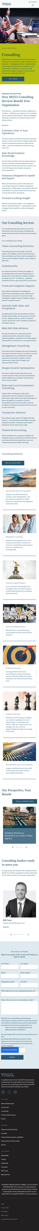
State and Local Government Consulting (18, 386)
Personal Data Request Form (9, 1219)
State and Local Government (10, 1141)
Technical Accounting (14, 430)
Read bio (6, 927)
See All (3, 1119)
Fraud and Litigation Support (18, 285)
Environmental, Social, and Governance (19, 764)
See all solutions (13, 463)
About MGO (5, 1155)
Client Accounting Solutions (18, 246)
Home (2, 1204)
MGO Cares (4, 1171)
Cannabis (4, 1133)
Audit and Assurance (7, 1104)
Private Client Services (8, 1115)
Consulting (4, 1111)
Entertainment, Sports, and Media (12, 1137)
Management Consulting (15, 345)
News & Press (5, 1175)
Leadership (4, 1163)
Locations (4, 1167)
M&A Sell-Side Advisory (15, 328)
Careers (3, 1159)
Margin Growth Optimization (18, 368)
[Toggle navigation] (32, 5)
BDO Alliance (4, 1212)
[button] (13, 847)
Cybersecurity (10, 266)
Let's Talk (13, 79)
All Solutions (11, 48)
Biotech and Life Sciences (9, 1129)
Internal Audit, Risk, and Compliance (15, 307)
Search (34, 2)
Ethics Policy (4, 1215)
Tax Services (5, 1107)
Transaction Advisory (14, 412)
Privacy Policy (5, 1208)
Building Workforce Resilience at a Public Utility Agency (19, 836)
